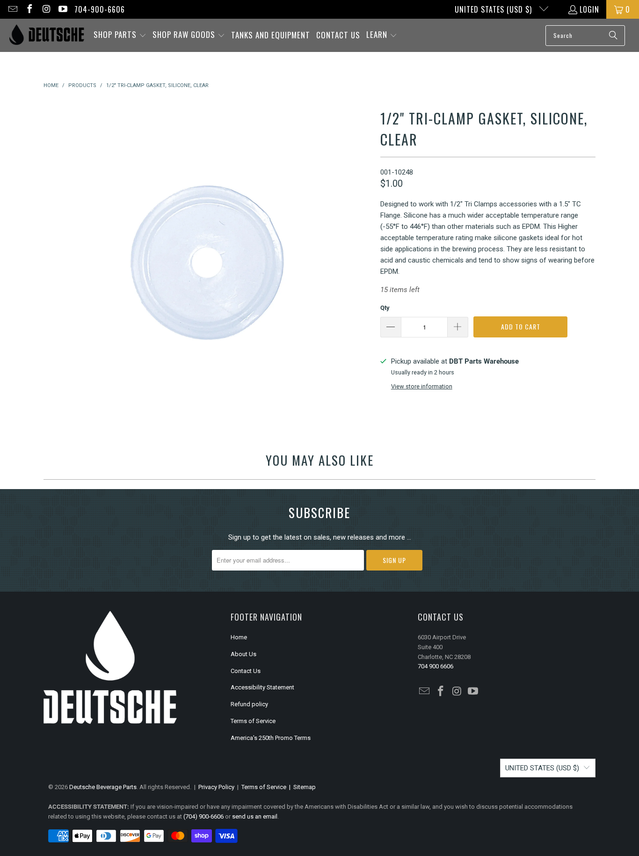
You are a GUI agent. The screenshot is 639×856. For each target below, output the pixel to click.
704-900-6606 (99, 9)
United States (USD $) (494, 9)
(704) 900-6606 (203, 816)
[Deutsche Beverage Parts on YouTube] (63, 9)
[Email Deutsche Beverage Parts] (12, 9)
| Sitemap (301, 786)
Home (239, 637)
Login (589, 9)
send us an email (254, 816)
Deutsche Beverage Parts (103, 786)
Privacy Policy (216, 786)
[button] (120, 35)
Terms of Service (253, 720)
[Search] (613, 35)
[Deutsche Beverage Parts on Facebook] (29, 9)
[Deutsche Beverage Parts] (46, 35)
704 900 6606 (435, 666)
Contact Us (246, 670)
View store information (421, 386)
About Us (243, 654)
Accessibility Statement (262, 687)
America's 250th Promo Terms (271, 737)
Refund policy (249, 704)
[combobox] (585, 35)
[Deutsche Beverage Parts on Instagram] (46, 9)
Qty (385, 307)
